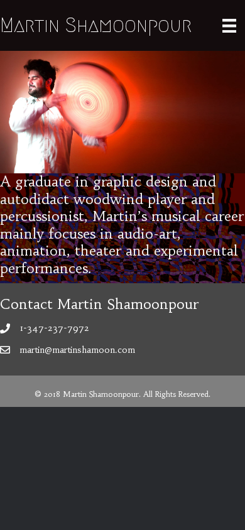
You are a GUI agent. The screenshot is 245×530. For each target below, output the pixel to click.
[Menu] (229, 25)
